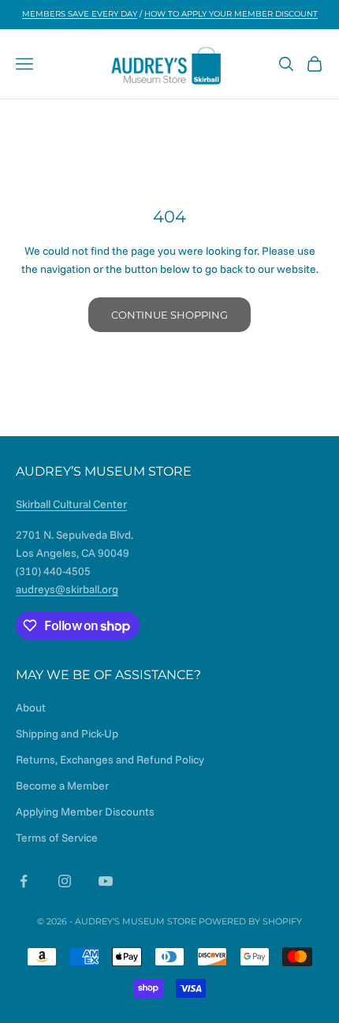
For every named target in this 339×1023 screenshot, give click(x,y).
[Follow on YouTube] (106, 881)
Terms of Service (57, 838)
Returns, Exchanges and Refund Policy (110, 759)
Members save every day (79, 14)
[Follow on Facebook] (24, 881)
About (31, 707)
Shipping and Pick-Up (67, 733)
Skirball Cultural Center (71, 504)
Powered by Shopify (250, 921)
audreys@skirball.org (67, 589)
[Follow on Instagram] (65, 881)
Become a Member (62, 785)
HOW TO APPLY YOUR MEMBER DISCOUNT (231, 14)
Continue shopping (169, 314)
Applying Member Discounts (85, 812)
